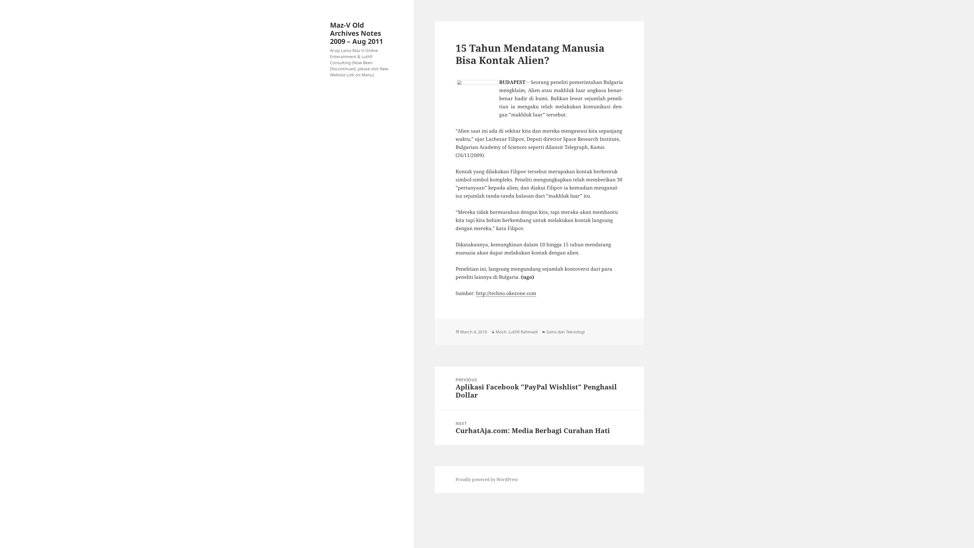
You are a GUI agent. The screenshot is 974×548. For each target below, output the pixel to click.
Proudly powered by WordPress (487, 479)
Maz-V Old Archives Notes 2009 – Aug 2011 (356, 33)
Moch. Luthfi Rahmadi (517, 332)
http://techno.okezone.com (506, 293)
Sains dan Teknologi (565, 332)
